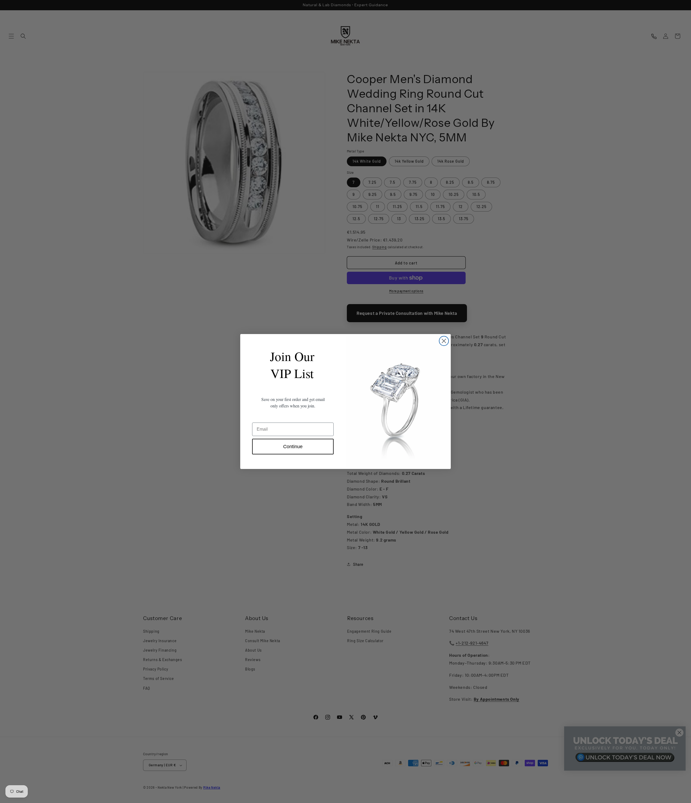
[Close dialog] (444, 341)
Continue (293, 446)
